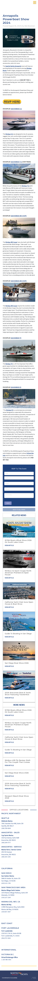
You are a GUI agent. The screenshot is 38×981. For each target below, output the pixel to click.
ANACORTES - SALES (10, 832)
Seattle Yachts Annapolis (13, 66)
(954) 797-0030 (6, 938)
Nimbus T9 (9, 364)
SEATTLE (5, 818)
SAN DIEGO (6, 873)
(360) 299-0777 (6, 842)
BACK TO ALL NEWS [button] (19, 510)
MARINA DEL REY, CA (10, 902)
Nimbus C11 (9, 134)
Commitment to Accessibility (9, 977)
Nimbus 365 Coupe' (12, 242)
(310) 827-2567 (6, 912)
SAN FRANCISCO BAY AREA (13, 887)
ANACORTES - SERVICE (11, 847)
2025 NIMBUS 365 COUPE (19, 216)
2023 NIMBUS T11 (16, 162)
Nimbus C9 (9, 410)
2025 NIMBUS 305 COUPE (19, 281)
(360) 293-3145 (6, 857)
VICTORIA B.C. (7, 954)
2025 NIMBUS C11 (16, 109)
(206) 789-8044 (6, 828)
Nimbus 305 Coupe (11, 306)
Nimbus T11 (25, 186)
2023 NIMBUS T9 (16, 338)
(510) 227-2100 (6, 897)
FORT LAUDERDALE (10, 928)
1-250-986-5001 (6, 960)
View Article (9, 545)
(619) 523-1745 (6, 883)
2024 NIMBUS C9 (16, 387)
